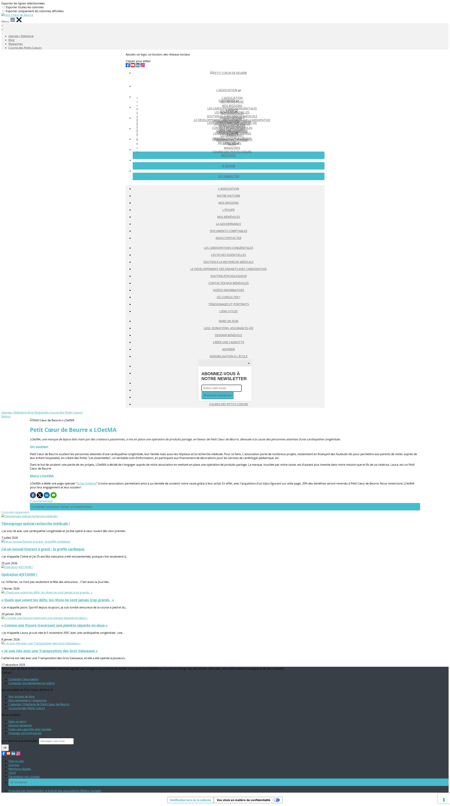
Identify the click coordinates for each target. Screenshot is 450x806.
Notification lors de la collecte (190, 800)
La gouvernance (228, 224)
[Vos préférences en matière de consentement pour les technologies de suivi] (444, 799)
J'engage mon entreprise (24, 733)
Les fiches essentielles (228, 255)
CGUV (12, 773)
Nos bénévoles (228, 217)
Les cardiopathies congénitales (232, 108)
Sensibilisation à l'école (229, 356)
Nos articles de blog (21, 696)
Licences (14, 765)
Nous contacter (228, 238)
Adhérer (228, 349)
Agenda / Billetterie (21, 36)
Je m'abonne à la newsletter (20, 741)
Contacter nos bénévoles (228, 283)
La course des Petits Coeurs (26, 708)
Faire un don (232, 119)
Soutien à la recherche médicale (232, 116)
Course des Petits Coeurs (25, 48)
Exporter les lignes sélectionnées (23, 3)
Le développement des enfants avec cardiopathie (228, 269)
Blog (11, 40)
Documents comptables (228, 231)
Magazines (15, 44)
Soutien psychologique (228, 276)
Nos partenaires (232, 130)
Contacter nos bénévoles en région (31, 683)
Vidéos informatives (228, 290)
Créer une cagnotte (228, 342)
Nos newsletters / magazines (27, 700)
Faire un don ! (17, 721)
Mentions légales (19, 769)
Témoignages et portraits (228, 304)
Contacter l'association (23, 679)
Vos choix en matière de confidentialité (243, 800)
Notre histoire (228, 196)
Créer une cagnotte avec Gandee (29, 729)
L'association (232, 98)
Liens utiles (228, 311)
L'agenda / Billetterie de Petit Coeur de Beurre (38, 704)
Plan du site (16, 761)
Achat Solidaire (86, 483)
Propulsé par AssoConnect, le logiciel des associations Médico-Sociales (54, 791)
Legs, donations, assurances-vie (228, 328)
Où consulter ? (228, 297)
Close (248, 363)
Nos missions (232, 106)
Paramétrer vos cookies (24, 777)
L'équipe (228, 210)
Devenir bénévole (232, 127)
